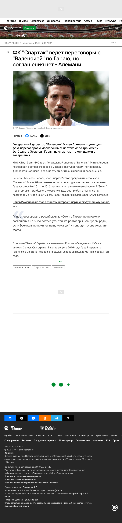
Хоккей (58, 435)
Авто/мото (70, 435)
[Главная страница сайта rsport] (19, 28)
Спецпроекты (11, 440)
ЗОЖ (49, 435)
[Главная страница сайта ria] (4, 28)
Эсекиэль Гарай (21, 267)
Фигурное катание (24, 435)
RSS (108, 440)
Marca (17, 230)
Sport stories (102, 435)
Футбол (8, 435)
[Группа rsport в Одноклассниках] (45, 418)
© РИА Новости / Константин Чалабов (28, 128)
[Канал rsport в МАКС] (10, 418)
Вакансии (9, 453)
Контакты (98, 440)
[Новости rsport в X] (68, 418)
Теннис (114, 435)
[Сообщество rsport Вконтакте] (33, 418)
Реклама (26, 440)
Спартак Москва (42, 267)
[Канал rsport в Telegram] (56, 418)
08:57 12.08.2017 (12, 43)
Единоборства (86, 435)
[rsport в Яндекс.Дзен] (21, 418)
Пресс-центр (66, 440)
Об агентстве (83, 440)
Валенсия (58, 267)
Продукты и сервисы (45, 440)
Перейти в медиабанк (54, 128)
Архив (116, 440)
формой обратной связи (16, 506)
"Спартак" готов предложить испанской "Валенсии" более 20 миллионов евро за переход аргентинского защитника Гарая (59, 182)
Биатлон (40, 435)
